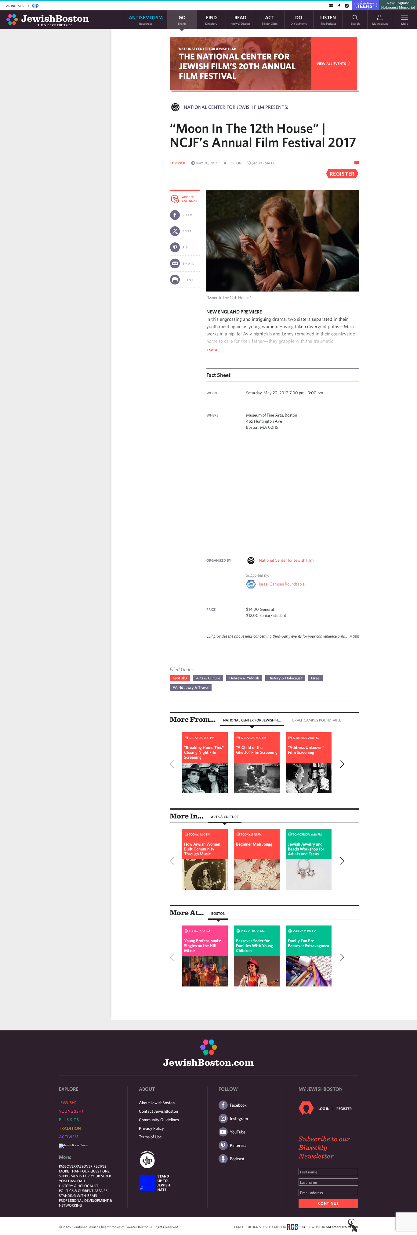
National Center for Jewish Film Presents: (236, 107)
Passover (67, 1166)
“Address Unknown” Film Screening (306, 750)
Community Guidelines (159, 1119)
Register (344, 1108)
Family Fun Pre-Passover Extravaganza (308, 943)
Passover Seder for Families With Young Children (254, 945)
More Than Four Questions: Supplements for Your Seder (85, 1173)
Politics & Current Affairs (83, 1190)
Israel (315, 678)
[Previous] (173, 764)
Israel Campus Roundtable (282, 584)
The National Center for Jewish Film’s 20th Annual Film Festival (237, 66)
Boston (218, 913)
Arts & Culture (208, 678)
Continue (328, 1203)
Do (299, 20)
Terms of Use (150, 1136)
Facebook (238, 1105)
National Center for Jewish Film (286, 560)
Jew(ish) (180, 678)
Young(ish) (71, 1111)
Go (182, 20)
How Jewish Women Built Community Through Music (202, 849)
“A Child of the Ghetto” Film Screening (256, 750)
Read (240, 20)
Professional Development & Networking (85, 1202)
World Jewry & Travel (191, 687)
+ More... (213, 350)
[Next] (341, 764)
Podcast (237, 1158)
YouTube (237, 1131)
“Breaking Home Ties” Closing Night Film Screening (204, 752)
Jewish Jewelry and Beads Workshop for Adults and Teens (306, 849)
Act (269, 20)
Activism (68, 1136)
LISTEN (328, 20)
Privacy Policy (151, 1128)
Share (189, 215)
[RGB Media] (296, 1226)
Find (211, 20)
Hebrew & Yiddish (244, 678)
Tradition (70, 1128)
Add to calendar (189, 198)
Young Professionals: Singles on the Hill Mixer (202, 945)
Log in (323, 1108)
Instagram (239, 1118)
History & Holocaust (285, 678)
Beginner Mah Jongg (254, 844)
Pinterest (238, 1145)
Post (187, 231)
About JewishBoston (157, 1102)
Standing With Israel (78, 1195)
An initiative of (18, 6)
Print (188, 279)
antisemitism (146, 20)
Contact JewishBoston (158, 1111)
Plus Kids (69, 1119)
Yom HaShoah (72, 1181)
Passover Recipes (91, 1166)
